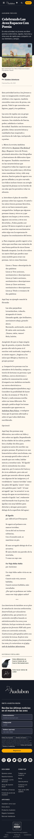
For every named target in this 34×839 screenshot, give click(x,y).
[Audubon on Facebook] (9, 760)
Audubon (10, 2)
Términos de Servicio (21, 737)
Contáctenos (27, 835)
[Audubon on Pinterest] (30, 760)
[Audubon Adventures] (4, 75)
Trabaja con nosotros (22, 774)
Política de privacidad (7, 737)
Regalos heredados (8, 813)
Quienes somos (7, 773)
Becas (20, 778)
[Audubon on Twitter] (14, 760)
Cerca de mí (17, 2)
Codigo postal (7, 722)
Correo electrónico (8, 715)
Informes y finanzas (8, 790)
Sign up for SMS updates (23, 791)
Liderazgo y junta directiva (7, 780)
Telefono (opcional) (9, 729)
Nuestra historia (7, 776)
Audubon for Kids (9, 13)
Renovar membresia (8, 816)
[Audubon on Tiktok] (25, 760)
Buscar (21, 2)
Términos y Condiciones (9, 746)
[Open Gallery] (29, 46)
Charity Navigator (17, 825)
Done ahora (6, 807)
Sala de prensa (23, 781)
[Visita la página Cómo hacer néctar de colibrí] (17, 673)
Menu (4, 3)
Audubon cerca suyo (9, 804)
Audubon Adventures (12, 79)
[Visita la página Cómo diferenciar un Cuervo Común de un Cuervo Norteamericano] (17, 663)
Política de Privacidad (26, 745)
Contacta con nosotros (22, 786)
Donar (28, 3)
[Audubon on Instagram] (4, 760)
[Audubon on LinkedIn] (20, 760)
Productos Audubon (8, 810)
